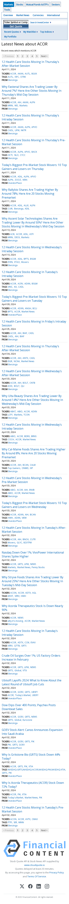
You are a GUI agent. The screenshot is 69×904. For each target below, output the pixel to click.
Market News (22, 15)
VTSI (25, 670)
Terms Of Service (36, 876)
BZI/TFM (28, 542)
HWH (10, 517)
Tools (7, 9)
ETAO (17, 262)
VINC (10, 286)
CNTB (32, 382)
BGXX (34, 73)
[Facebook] (30, 887)
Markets (8, 4)
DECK (17, 237)
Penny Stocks (38, 567)
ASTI (31, 234)
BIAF (25, 333)
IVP (31, 468)
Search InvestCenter (39, 22)
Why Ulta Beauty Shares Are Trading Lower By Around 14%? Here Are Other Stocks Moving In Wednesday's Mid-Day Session (32, 400)
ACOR (13, 73)
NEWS (33, 564)
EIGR (10, 361)
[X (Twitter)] (22, 887)
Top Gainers (14, 468)
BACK (34, 151)
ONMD (25, 468)
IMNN (21, 822)
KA (15, 286)
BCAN (25, 464)
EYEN (10, 262)
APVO (34, 127)
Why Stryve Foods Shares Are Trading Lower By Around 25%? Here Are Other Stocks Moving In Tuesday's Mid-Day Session (32, 581)
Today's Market (23, 695)
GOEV (20, 691)
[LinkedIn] (38, 887)
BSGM (33, 258)
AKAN (20, 73)
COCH (11, 439)
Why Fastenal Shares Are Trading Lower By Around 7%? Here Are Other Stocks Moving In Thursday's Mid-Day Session (31, 91)
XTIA (31, 766)
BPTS (26, 258)
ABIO (19, 411)
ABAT (13, 411)
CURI (10, 208)
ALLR (26, 205)
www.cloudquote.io (34, 865)
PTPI (10, 822)
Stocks (19, 4)
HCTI (10, 155)
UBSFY (34, 691)
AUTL (27, 73)
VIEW (24, 517)
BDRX (27, 436)
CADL (10, 130)
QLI (22, 386)
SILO (16, 155)
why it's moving (15, 620)
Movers (25, 262)
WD (16, 105)
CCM (27, 642)
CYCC (22, 155)
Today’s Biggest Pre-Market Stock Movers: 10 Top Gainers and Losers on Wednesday (34, 505)
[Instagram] (47, 887)
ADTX (28, 592)
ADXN (27, 283)
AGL (34, 592)
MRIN (10, 105)
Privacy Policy (56, 872)
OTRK (23, 76)
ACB (12, 234)
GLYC (19, 542)
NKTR (23, 130)
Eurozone (27, 719)
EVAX (33, 642)
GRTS (20, 564)
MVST (10, 596)
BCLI (35, 308)
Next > (44, 56)
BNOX (26, 539)
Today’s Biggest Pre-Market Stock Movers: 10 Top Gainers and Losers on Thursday (34, 167)
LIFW (17, 130)
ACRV (20, 283)
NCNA (17, 361)
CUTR (33, 539)
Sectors (56, 4)
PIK (32, 741)
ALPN (32, 102)
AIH (19, 102)
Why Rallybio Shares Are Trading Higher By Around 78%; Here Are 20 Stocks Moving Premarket (30, 193)
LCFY (10, 414)
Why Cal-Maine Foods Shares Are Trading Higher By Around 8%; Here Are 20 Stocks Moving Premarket (33, 453)
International (53, 15)
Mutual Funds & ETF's (37, 4)
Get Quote (16, 26)
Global (18, 670)
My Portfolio (10, 36)
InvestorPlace (15, 183)
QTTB (17, 645)
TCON (27, 414)
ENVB (31, 489)
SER (15, 822)
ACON (13, 592)
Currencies (38, 15)
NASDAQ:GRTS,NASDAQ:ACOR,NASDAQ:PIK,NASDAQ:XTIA (36, 769)
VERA (24, 179)
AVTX (27, 819)
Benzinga (13, 80)
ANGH (28, 308)
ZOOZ (18, 179)
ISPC (17, 76)
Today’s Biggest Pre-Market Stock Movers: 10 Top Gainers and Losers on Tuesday (34, 299)
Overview (8, 15)
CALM (33, 464)
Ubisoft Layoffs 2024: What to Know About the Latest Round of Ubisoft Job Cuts (31, 682)
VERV (17, 596)
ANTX (25, 358)
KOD (10, 386)
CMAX (35, 819)
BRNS (33, 436)
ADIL (20, 176)
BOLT (25, 382)
